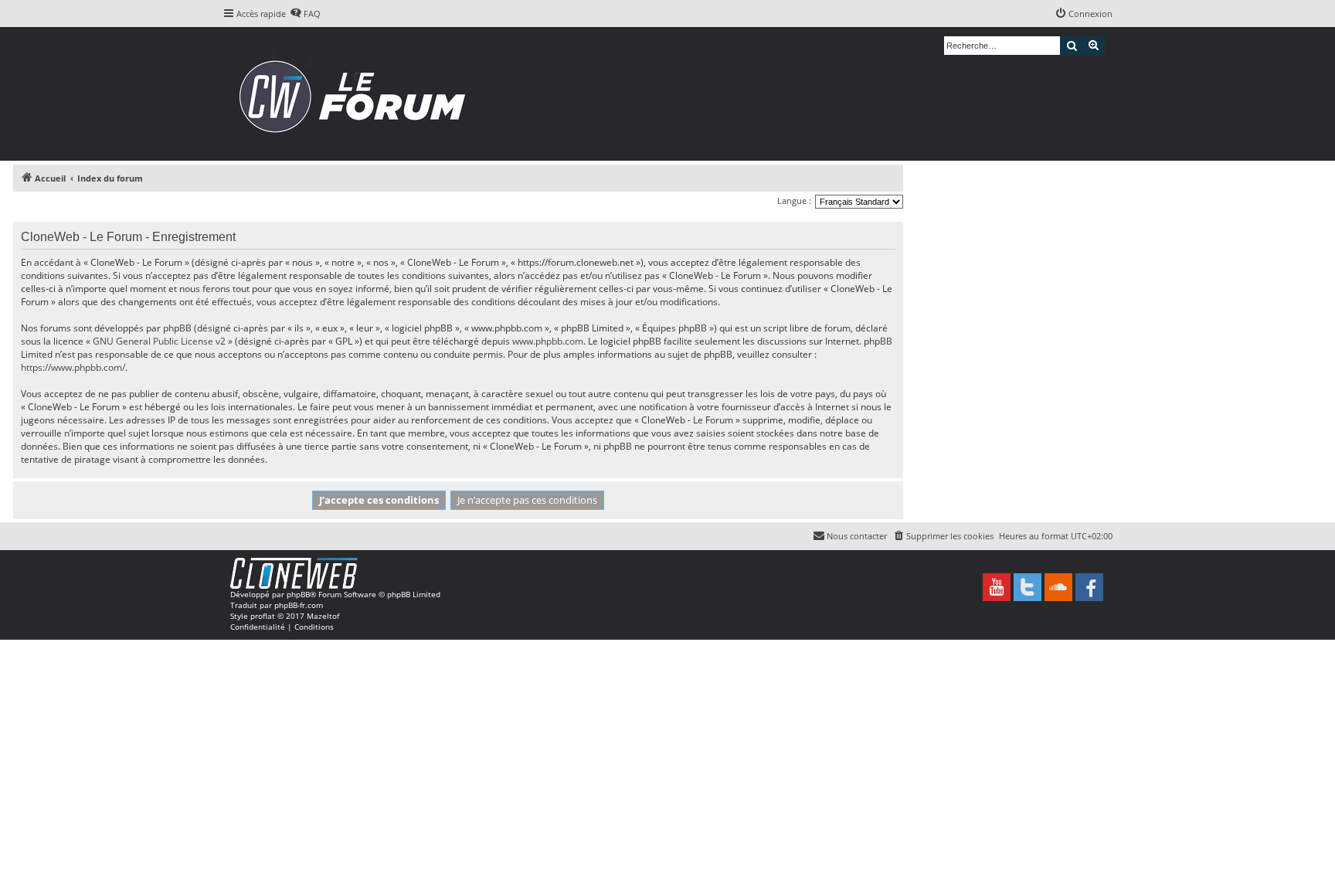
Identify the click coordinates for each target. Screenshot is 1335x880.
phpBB (298, 594)
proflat (262, 615)
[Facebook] (1089, 587)
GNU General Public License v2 (159, 341)
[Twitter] (1027, 587)
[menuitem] (305, 14)
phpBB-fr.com (298, 605)
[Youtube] (997, 587)
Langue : (794, 200)
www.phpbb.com (547, 341)
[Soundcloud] (1058, 587)
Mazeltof (323, 615)
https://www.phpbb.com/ (73, 367)
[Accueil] (357, 94)
